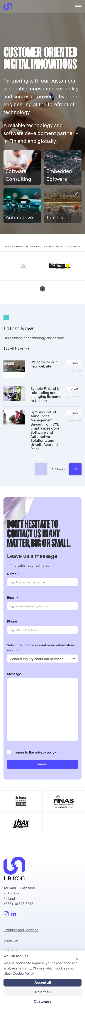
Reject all (42, 992)
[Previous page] (41, 469)
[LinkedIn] (14, 914)
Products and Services (20, 930)
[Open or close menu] (78, 6)
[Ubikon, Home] (7, 6)
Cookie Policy (23, 973)
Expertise (10, 940)
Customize (42, 1001)
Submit (42, 764)
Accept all (42, 982)
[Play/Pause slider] (42, 289)
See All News (13, 348)
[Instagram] (6, 914)
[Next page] (75, 469)
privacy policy (45, 752)
